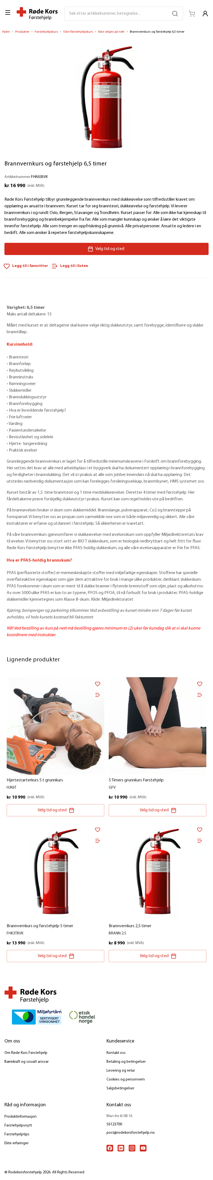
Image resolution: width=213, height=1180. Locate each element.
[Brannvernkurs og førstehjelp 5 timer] (55, 872)
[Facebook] (109, 1148)
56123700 (114, 1124)
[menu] (8, 12)
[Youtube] (143, 1148)
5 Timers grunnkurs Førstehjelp (136, 780)
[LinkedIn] (121, 1148)
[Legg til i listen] (98, 695)
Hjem (6, 32)
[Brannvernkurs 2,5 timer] (157, 872)
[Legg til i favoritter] (98, 684)
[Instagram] (132, 1148)
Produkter (22, 32)
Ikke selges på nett (111, 32)
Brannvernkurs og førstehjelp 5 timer (40, 926)
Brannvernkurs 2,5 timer (130, 926)
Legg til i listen (74, 266)
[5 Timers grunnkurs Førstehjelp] (157, 726)
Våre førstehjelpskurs (78, 32)
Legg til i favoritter (30, 266)
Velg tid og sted (109, 249)
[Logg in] (205, 13)
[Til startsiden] (37, 13)
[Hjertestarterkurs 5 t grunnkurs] (55, 726)
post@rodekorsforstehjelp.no (130, 1133)
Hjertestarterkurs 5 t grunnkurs (35, 780)
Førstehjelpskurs (46, 32)
